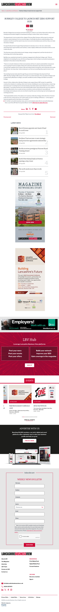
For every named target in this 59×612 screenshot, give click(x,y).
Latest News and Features (12, 10)
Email (16, 511)
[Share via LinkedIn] (27, 109)
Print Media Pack (34, 561)
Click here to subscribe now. (40, 102)
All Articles (31, 597)
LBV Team (4, 566)
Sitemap (38, 597)
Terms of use (23, 597)
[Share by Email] (36, 109)
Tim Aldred (30, 29)
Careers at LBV (5, 569)
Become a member (34, 576)
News (27, 26)
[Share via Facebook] (33, 109)
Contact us (4, 572)
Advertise (4, 564)
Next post (52, 117)
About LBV (4, 559)
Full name (17, 483)
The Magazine (5, 561)
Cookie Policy (14, 597)
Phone (16, 518)
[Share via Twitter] (30, 109)
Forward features (34, 566)
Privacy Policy (4, 597)
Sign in (31, 579)
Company (17, 497)
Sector (17, 504)
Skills (31, 26)
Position (17, 490)
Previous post (7, 117)
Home (3, 10)
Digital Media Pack (34, 564)
